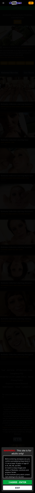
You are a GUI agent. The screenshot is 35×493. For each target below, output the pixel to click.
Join (31, 3)
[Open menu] (3, 3)
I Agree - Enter (17, 482)
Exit (17, 487)
